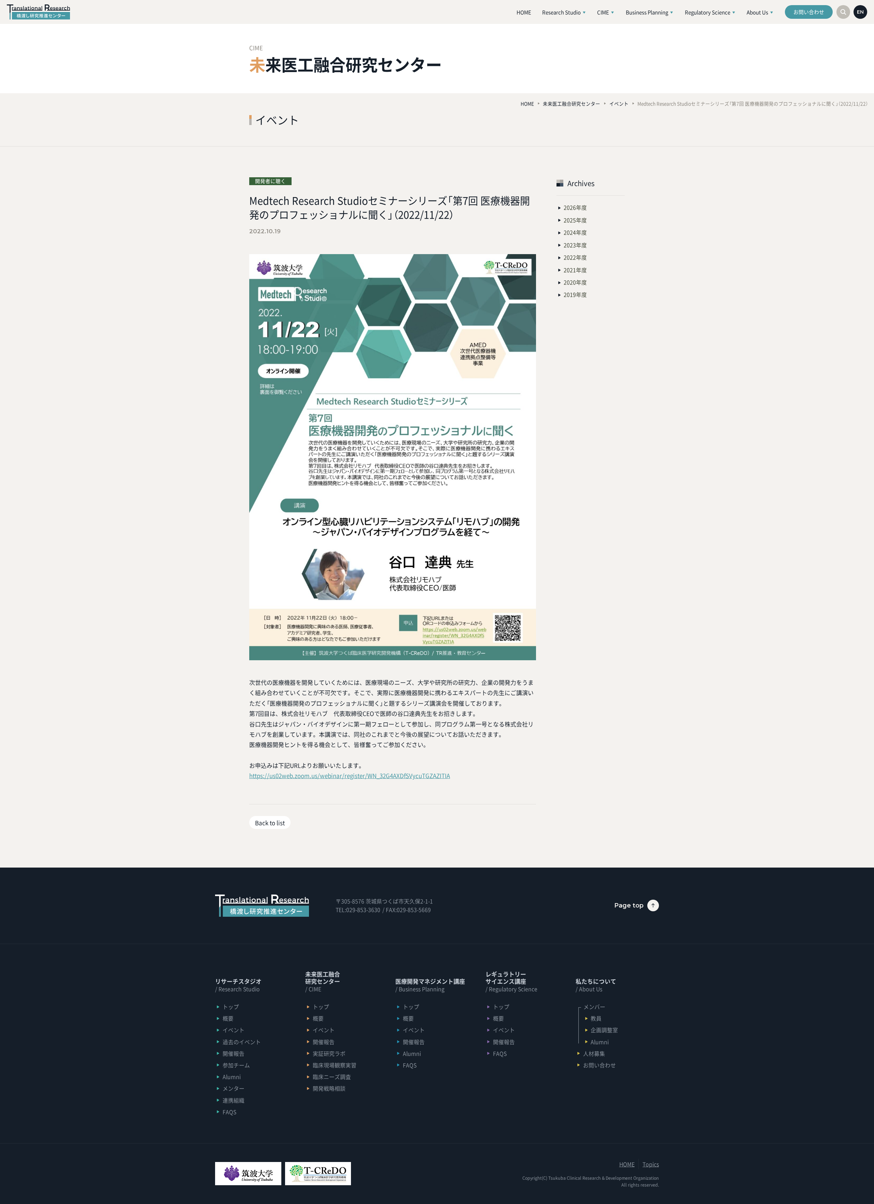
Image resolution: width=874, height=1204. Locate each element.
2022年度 (575, 257)
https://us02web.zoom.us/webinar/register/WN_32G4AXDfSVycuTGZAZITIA (349, 775)
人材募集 (594, 1053)
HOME (527, 103)
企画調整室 (604, 1030)
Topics (651, 1164)
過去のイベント (242, 1042)
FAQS (229, 1112)
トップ (231, 1007)
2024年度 (575, 232)
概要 (228, 1018)
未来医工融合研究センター (571, 103)
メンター (233, 1088)
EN (860, 12)
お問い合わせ (808, 12)
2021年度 (575, 270)
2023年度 (575, 245)
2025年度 (575, 220)
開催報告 (233, 1053)
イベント (619, 103)
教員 (596, 1018)
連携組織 (233, 1100)
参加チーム (236, 1065)
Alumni (232, 1077)
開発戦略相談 (329, 1088)
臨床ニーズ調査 (332, 1077)
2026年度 (575, 207)
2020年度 (575, 282)
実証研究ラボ (329, 1053)
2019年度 (575, 295)
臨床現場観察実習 (334, 1065)
